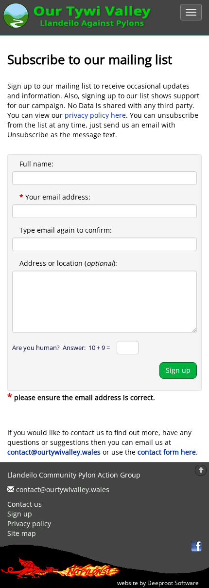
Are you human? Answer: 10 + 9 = (61, 347)
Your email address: (54, 197)
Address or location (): (68, 263)
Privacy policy (29, 523)
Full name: (36, 163)
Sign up (178, 370)
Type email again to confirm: (65, 230)
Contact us (24, 504)
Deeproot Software (174, 583)
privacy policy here (95, 115)
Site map (21, 533)
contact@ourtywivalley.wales (62, 489)
